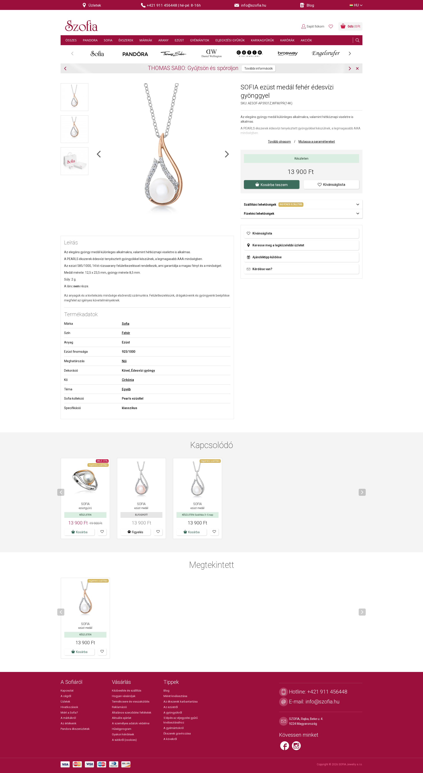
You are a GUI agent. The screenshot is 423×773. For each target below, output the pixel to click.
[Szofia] (80, 23)
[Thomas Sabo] (173, 53)
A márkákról (68, 717)
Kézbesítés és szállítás (126, 690)
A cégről (66, 696)
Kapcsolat (67, 690)
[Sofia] (97, 53)
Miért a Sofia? (69, 712)
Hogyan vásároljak (123, 696)
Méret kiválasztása (175, 696)
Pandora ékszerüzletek (75, 729)
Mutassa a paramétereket (317, 141)
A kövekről (170, 739)
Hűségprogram (121, 729)
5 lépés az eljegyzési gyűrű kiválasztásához (180, 720)
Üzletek (65, 701)
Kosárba (81, 532)
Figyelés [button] (137, 532)
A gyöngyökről (172, 712)
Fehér (126, 333)
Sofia (125, 323)
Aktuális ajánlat (121, 717)
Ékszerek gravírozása (177, 733)
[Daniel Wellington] (212, 53)
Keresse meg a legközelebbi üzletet (278, 245)
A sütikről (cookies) (124, 740)
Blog (166, 690)
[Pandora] (135, 53)
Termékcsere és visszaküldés (130, 701)
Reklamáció (119, 707)
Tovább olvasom (279, 141)
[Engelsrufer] (326, 53)
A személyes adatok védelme (130, 723)
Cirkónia (128, 380)
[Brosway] (288, 53)
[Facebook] (286, 747)
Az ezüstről (170, 707)
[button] (102, 532)
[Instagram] (297, 747)
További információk (258, 68)
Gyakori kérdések (123, 734)
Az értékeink (68, 723)
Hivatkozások (69, 707)
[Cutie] (250, 53)
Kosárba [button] (194, 532)
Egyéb (126, 389)
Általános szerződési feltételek (131, 712)
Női (124, 361)
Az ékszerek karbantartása (180, 701)
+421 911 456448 (327, 692)
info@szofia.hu (323, 702)
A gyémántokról (173, 728)
